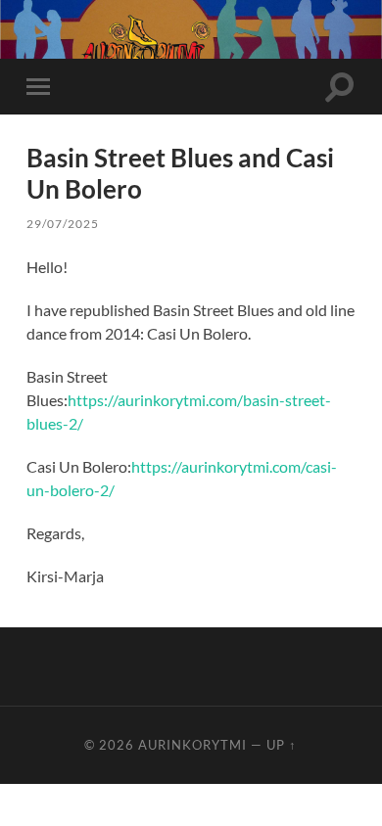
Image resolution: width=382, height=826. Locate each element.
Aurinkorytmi (192, 745)
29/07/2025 (62, 223)
